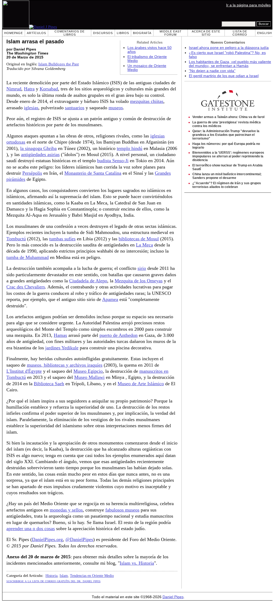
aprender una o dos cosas (30, 528)
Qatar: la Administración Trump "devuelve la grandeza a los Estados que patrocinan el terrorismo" (225, 134)
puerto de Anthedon (118, 335)
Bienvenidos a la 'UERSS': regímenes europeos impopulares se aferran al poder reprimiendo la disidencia (228, 156)
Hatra (29, 88)
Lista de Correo (240, 33)
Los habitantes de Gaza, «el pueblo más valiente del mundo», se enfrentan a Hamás (230, 64)
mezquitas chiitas (146, 101)
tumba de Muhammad (27, 257)
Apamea (110, 299)
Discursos (103, 33)
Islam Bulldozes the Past (58, 64)
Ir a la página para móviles (248, 5)
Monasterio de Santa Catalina (92, 173)
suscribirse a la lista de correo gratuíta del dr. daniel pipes (53, 581)
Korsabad (49, 88)
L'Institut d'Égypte (24, 371)
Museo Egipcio (88, 371)
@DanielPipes (79, 539)
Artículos (36, 33)
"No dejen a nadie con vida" (212, 71)
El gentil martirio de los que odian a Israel (224, 76)
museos (116, 107)
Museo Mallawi (89, 377)
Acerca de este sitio (206, 33)
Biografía (142, 33)
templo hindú (129, 148)
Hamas (60, 335)
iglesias (31, 107)
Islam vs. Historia (137, 563)
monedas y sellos (66, 510)
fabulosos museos (122, 510)
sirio (142, 268)
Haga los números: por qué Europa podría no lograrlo (226, 145)
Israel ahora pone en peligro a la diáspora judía (229, 48)
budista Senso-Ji (112, 160)
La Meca (144, 245)
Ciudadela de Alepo (88, 280)
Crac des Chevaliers (25, 287)
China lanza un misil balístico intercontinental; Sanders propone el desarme (226, 176)
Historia (51, 575)
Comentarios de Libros (70, 33)
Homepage (13, 33)
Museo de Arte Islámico (141, 383)
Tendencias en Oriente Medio (92, 575)
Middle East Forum (171, 33)
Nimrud (13, 88)
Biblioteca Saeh (49, 383)
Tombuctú (16, 238)
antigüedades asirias (40, 154)
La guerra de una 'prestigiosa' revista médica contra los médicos (226, 124)
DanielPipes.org (47, 539)
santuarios (74, 107)
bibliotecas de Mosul (139, 238)
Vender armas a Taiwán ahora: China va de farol (228, 117)
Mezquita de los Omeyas (139, 280)
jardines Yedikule (61, 347)
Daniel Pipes (173, 597)
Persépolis (32, 173)
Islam (64, 575)
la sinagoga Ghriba (38, 148)
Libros (123, 33)
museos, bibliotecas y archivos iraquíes (64, 365)
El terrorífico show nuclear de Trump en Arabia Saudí (227, 167)
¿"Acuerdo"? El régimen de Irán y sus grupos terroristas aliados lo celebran (226, 185)
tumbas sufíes (62, 238)
